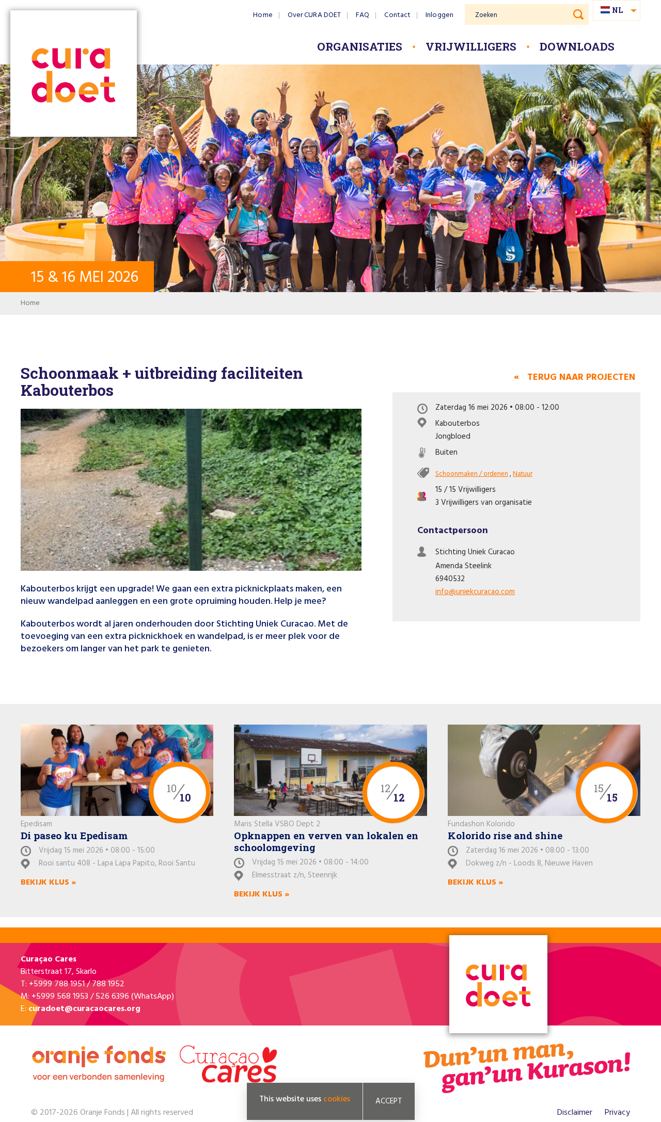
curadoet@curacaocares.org (84, 1009)
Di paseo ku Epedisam (74, 835)
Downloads (577, 46)
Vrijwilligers (471, 46)
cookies (336, 1099)
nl (617, 10)
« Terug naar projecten (574, 377)
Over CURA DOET (314, 15)
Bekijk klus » (48, 882)
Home (262, 15)
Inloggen (439, 15)
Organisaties (359, 46)
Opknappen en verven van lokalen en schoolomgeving (326, 841)
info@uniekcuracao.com (475, 592)
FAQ (362, 15)
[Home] (73, 74)
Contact (397, 15)
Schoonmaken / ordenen (471, 474)
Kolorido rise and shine (505, 835)
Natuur (522, 474)
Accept (388, 1101)
